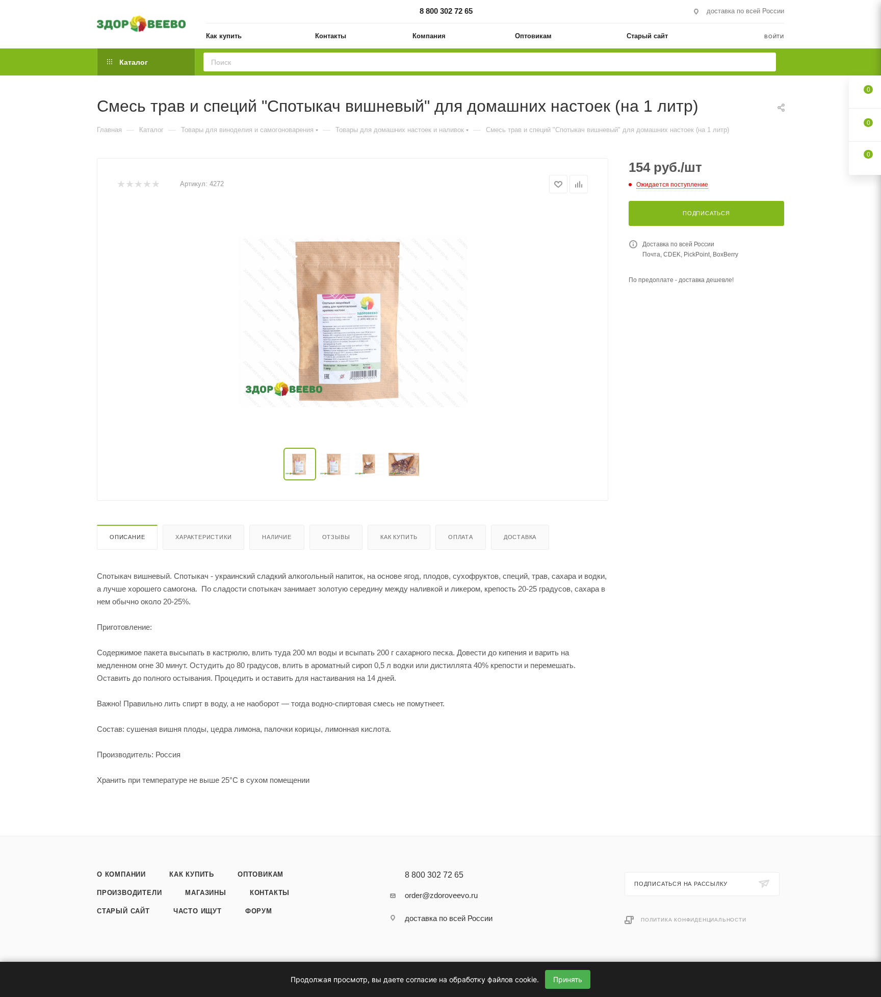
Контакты (270, 893)
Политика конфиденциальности (693, 920)
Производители (129, 893)
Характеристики (203, 537)
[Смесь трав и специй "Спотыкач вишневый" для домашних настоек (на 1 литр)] (353, 321)
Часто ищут (197, 911)
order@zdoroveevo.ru (441, 895)
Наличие (277, 537)
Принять (567, 979)
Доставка (520, 537)
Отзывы (336, 537)
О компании (121, 874)
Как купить (399, 537)
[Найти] (765, 62)
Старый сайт (123, 911)
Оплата (460, 537)
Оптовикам (260, 874)
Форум (258, 911)
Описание (127, 537)
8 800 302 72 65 (446, 11)
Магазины (205, 893)
